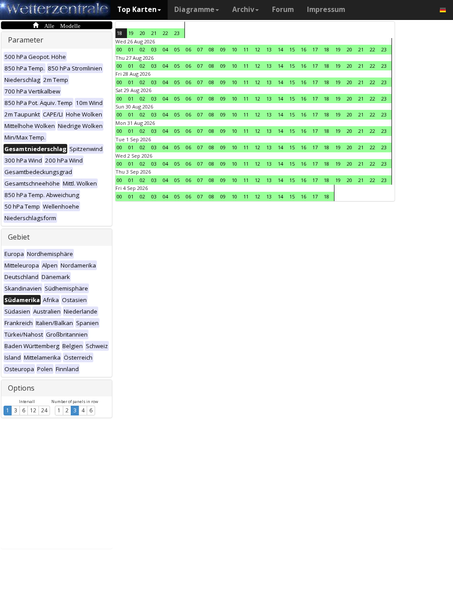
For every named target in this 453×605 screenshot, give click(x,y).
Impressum (326, 9)
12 (33, 410)
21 (154, 33)
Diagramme (194, 9)
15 (292, 49)
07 (200, 49)
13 (269, 49)
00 (119, 49)
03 (154, 49)
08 (211, 49)
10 (234, 49)
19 (131, 33)
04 (165, 49)
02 (142, 49)
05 (177, 49)
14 (280, 49)
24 (44, 410)
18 (119, 33)
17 (315, 49)
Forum (283, 9)
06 (188, 49)
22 (165, 33)
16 (303, 49)
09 (223, 49)
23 (177, 33)
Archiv (243, 9)
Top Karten (137, 9)
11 (246, 49)
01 (131, 49)
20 (142, 33)
